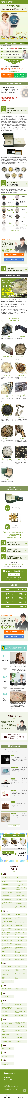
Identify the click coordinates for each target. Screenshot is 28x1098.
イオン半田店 (18, 1041)
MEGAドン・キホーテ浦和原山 (20, 970)
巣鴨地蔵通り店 (5, 884)
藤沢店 (3, 955)
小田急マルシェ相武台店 (7, 922)
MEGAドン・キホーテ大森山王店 (20, 888)
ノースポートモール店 (20, 940)
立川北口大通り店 (19, 899)
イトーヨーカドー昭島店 (7, 903)
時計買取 (4, 45)
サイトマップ (7, 1082)
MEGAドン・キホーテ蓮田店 (7, 977)
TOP (1, 45)
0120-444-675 (11, 250)
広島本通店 (4, 1056)
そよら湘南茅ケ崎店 (19, 959)
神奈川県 (20, 590)
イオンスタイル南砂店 (7, 892)
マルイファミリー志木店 (20, 974)
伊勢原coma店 (5, 937)
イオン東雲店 (18, 892)
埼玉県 (7, 594)
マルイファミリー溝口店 (7, 925)
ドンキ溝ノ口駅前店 (19, 937)
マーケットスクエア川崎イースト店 (7, 933)
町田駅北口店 (5, 907)
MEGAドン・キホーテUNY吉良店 (7, 1030)
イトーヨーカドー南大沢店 (20, 907)
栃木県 (7, 598)
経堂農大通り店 (18, 881)
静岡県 (21, 598)
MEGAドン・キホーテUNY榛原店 (7, 1004)
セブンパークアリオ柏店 (7, 989)
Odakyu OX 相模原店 (6, 918)
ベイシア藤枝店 (18, 1008)
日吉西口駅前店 (18, 925)
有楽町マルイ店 (5, 881)
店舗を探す (14, 259)
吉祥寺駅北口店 (5, 888)
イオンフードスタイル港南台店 (7, 948)
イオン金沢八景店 (19, 929)
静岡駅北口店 (18, 1004)
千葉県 (21, 594)
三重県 (21, 606)
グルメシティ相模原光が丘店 (7, 929)
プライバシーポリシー (9, 1079)
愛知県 (7, 602)
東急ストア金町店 (6, 877)
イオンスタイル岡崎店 (7, 1041)
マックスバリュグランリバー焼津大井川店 (7, 1008)
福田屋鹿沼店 (5, 996)
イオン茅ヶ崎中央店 (6, 959)
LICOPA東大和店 (19, 877)
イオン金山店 (5, 1026)
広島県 (7, 606)
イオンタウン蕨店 (6, 970)
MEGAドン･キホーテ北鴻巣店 (7, 981)
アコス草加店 (18, 966)
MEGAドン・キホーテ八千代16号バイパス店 (20, 989)
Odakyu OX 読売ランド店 (20, 918)
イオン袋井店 (5, 1015)
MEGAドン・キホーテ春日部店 (20, 977)
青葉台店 (4, 952)
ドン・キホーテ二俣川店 (20, 933)
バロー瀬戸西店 (5, 1037)
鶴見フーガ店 (18, 914)
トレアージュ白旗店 (19, 955)
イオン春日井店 (18, 1034)
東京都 (7, 590)
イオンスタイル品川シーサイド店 (20, 884)
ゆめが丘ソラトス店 (19, 922)
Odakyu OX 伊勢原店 (6, 914)
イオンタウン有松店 (19, 1026)
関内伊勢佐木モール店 (7, 940)
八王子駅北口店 (18, 903)
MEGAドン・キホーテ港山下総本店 (20, 951)
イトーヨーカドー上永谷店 (20, 948)
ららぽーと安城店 (6, 1034)
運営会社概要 (7, 1077)
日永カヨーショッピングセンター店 (7, 1063)
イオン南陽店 (18, 1030)
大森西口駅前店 (5, 895)
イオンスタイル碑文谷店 (20, 895)
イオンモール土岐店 (6, 1048)
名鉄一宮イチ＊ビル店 (7, 1023)
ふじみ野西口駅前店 (6, 966)
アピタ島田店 (5, 1012)
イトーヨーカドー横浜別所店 (7, 944)
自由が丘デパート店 (6, 899)
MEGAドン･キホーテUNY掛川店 (20, 1012)
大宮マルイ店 (5, 974)
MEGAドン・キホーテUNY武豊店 (20, 1023)
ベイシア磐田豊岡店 (19, 1015)
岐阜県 (21, 602)
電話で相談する (14, 255)
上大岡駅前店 (18, 944)
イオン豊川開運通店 (19, 1037)
